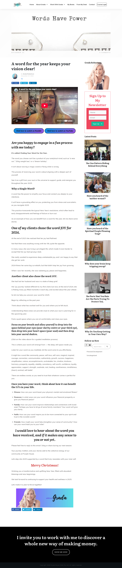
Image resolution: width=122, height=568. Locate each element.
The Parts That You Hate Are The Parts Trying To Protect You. (97, 299)
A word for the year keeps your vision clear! (40, 66)
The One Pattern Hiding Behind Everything (97, 164)
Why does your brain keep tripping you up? (97, 265)
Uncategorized (92, 355)
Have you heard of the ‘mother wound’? (97, 197)
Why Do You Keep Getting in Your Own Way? (97, 333)
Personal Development (94, 352)
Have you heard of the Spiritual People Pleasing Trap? (97, 231)
